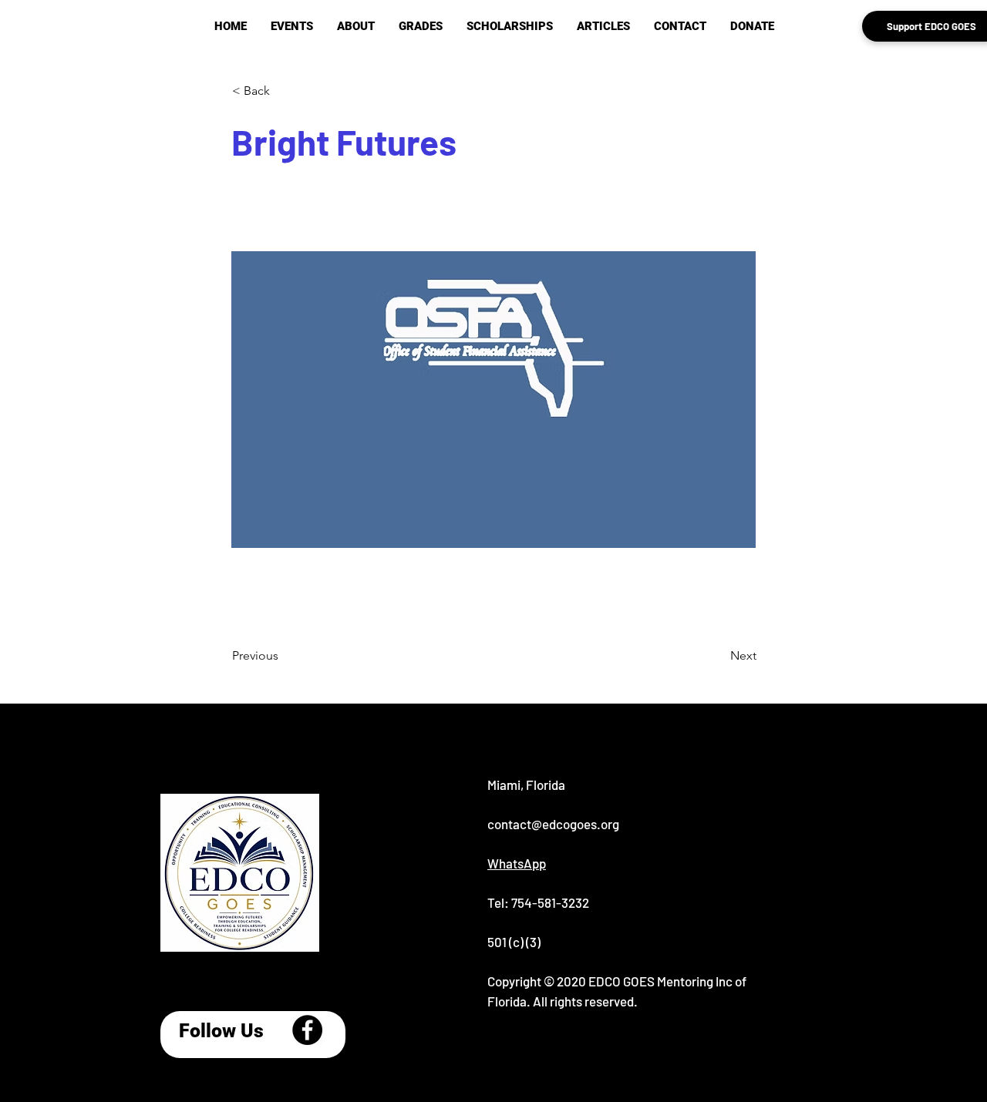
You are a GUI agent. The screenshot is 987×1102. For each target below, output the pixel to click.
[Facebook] (307, 1030)
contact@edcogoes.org (553, 824)
